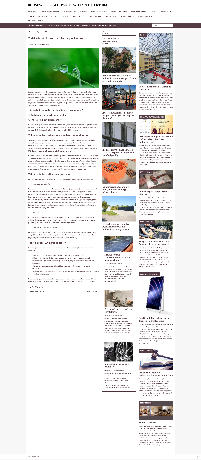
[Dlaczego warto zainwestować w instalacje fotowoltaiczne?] (118, 251)
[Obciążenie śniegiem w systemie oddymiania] (156, 83)
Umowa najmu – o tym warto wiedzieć (153, 193)
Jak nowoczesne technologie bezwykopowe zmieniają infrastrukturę (116, 189)
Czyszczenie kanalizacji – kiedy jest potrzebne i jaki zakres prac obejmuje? (118, 115)
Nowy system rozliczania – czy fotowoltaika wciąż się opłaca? (154, 243)
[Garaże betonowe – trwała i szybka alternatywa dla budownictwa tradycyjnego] (119, 220)
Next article (92, 291)
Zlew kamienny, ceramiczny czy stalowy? (118, 310)
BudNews (45, 44)
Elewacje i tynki (127, 16)
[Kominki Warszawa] (156, 419)
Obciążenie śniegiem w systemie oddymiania (155, 88)
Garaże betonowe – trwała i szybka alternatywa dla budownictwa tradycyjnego (115, 226)
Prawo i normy (69, 12)
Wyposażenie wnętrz (146, 16)
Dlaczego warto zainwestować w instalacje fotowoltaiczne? (117, 257)
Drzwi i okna (166, 12)
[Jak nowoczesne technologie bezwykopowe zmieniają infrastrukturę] (119, 183)
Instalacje (32, 12)
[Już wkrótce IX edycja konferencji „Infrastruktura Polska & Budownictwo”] (156, 133)
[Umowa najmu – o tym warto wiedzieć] (156, 188)
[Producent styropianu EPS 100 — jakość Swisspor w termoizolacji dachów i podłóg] (119, 146)
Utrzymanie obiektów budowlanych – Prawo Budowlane (156, 374)
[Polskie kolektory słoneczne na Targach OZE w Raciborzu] (156, 314)
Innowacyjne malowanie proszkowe (116, 365)
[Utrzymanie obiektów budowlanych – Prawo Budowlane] (156, 369)
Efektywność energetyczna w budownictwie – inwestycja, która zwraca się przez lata (119, 78)
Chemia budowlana (139, 12)
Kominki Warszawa (148, 422)
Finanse (31, 16)
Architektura (95, 16)
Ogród (65, 16)
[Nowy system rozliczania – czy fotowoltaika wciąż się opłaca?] (156, 238)
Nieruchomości (79, 16)
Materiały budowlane (50, 12)
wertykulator (36, 202)
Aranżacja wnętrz (119, 12)
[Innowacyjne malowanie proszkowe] (118, 360)
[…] (156, 109)
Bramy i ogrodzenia (36, 21)
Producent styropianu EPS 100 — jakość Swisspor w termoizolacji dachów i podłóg (118, 152)
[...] (115, 281)
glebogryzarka (51, 127)
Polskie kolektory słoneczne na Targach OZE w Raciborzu (154, 319)
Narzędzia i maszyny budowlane (93, 12)
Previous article (37, 291)
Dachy (154, 12)
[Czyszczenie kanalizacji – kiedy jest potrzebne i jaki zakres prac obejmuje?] (119, 109)
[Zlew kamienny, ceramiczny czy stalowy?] (118, 305)
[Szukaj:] (162, 25)
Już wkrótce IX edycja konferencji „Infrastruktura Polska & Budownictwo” (156, 139)
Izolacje (54, 16)
